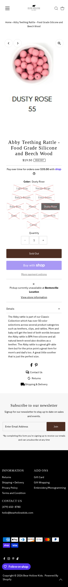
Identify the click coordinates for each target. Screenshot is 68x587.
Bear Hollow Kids (33, 575)
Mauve (32, 206)
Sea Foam (30, 215)
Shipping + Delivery (13, 482)
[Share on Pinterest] (36, 366)
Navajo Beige (43, 188)
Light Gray (22, 188)
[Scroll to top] (60, 579)
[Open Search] (56, 8)
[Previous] (9, 43)
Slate (14, 215)
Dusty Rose (50, 206)
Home (8, 22)
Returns (36, 378)
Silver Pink (49, 215)
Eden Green (45, 197)
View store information (34, 297)
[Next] (17, 43)
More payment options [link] (34, 274)
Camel (33, 224)
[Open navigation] (10, 8)
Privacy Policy (10, 487)
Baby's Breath (22, 197)
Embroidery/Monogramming (50, 487)
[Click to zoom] (59, 43)
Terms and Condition (14, 493)
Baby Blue (15, 206)
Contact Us (36, 372)
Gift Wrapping (42, 482)
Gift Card (39, 477)
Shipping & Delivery (36, 384)
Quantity (34, 233)
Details (10, 308)
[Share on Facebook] (31, 366)
